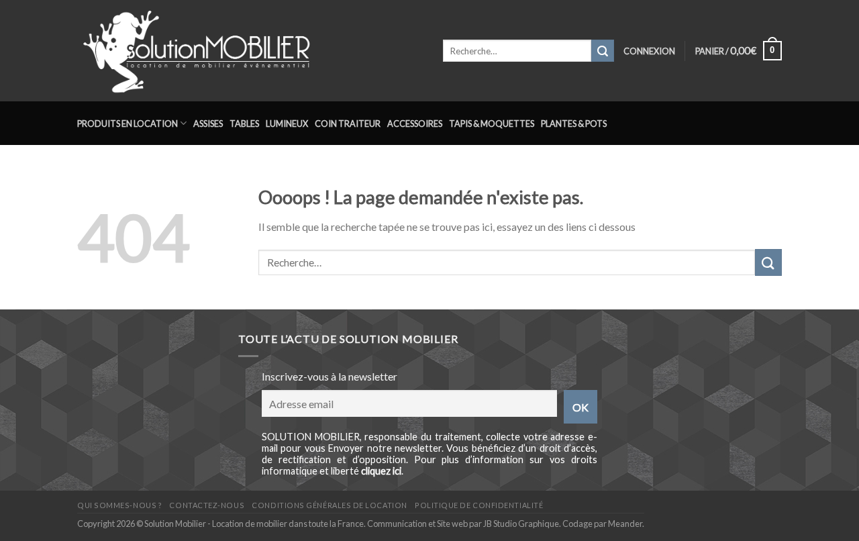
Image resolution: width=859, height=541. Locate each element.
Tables (244, 123)
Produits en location (127, 123)
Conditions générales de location (329, 505)
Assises (208, 123)
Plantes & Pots (574, 123)
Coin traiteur (348, 123)
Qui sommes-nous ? (119, 505)
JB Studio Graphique (521, 523)
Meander (625, 523)
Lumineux (287, 123)
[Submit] (602, 51)
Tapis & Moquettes (491, 123)
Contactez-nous (206, 505)
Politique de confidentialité (479, 505)
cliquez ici (381, 471)
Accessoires (414, 123)
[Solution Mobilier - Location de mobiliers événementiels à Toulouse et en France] (250, 50)
